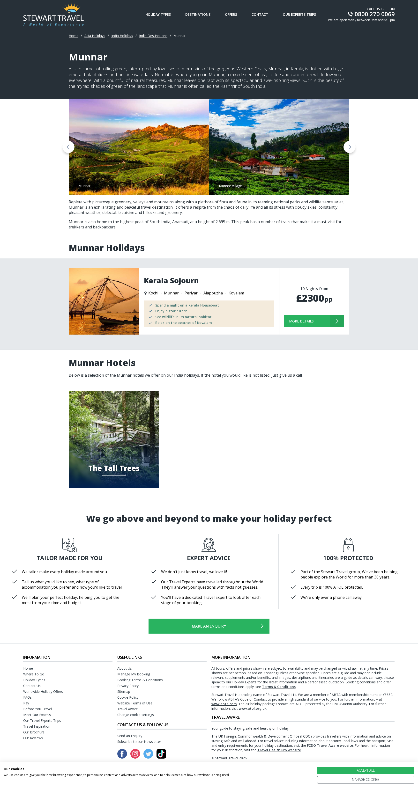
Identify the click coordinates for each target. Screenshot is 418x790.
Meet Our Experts (37, 714)
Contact (260, 14)
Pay (26, 703)
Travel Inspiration (36, 726)
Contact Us (32, 685)
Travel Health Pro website (279, 750)
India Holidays (122, 35)
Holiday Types (158, 14)
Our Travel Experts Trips (42, 720)
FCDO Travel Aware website (330, 745)
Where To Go (33, 674)
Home (73, 35)
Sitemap (123, 691)
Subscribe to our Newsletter (139, 741)
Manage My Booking (133, 674)
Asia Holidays (94, 35)
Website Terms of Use (134, 703)
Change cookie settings (135, 714)
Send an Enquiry (129, 735)
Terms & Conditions (279, 686)
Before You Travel (37, 709)
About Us (124, 668)
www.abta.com (224, 704)
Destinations (197, 14)
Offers (231, 14)
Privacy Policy (128, 685)
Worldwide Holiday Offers (43, 691)
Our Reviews (33, 738)
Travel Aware (127, 709)
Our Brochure (34, 732)
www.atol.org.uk (253, 708)
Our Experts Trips (299, 14)
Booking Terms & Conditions (140, 680)
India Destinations (153, 35)
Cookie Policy (127, 697)
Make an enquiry (209, 626)
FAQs (27, 697)
